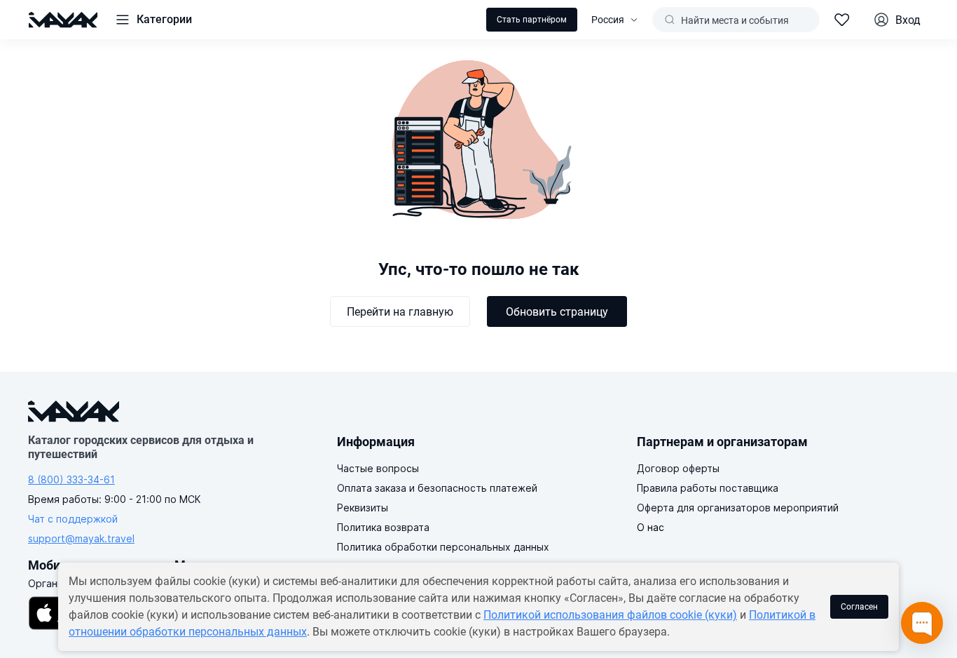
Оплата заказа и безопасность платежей (437, 488)
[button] (153, 20)
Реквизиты (362, 507)
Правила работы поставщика (707, 488)
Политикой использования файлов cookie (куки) (610, 615)
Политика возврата (383, 527)
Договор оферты (678, 468)
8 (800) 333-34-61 (71, 479)
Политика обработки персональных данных (443, 547)
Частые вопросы (378, 468)
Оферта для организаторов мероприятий (738, 507)
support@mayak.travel (81, 538)
